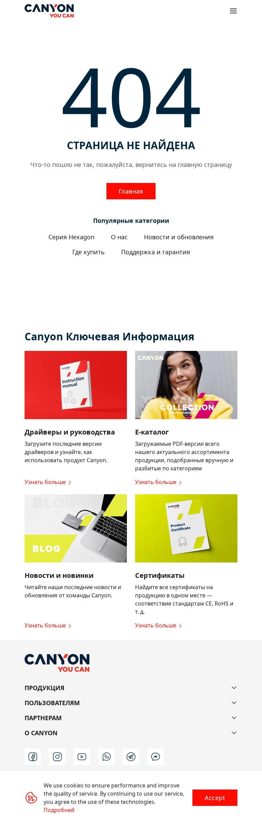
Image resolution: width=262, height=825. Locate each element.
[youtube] (82, 757)
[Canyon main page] (49, 11)
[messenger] (155, 757)
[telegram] (131, 757)
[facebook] (33, 757)
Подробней (59, 810)
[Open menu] (233, 11)
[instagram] (57, 757)
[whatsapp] (106, 757)
